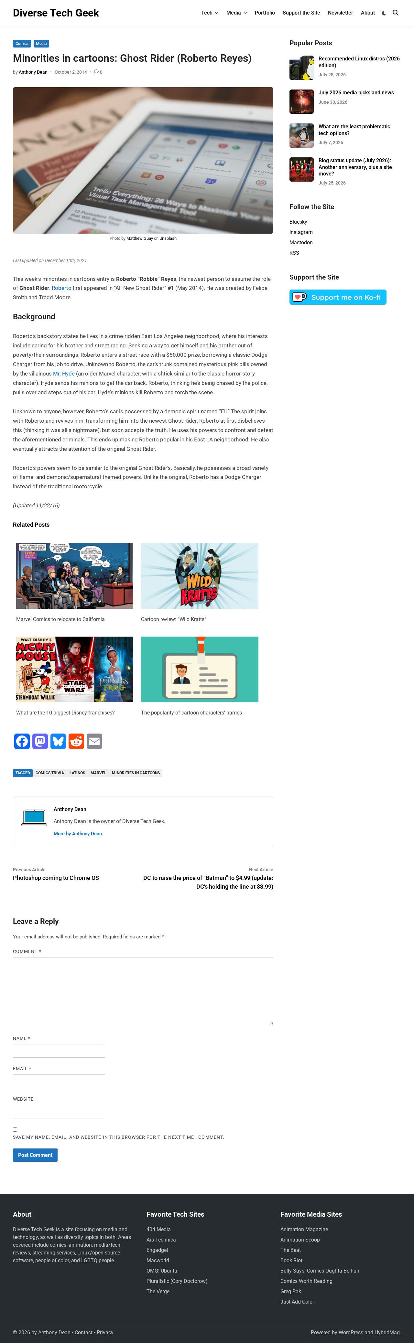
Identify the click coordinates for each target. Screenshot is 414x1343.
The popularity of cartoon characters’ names (191, 713)
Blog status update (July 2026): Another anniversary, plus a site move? (355, 167)
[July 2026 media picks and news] (301, 93)
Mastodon (301, 242)
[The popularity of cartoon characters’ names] (199, 700)
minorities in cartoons (136, 773)
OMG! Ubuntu (162, 1271)
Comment (27, 951)
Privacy (105, 1332)
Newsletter (340, 13)
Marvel (98, 773)
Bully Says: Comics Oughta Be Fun (319, 1271)
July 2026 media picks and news (356, 93)
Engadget (157, 1250)
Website (23, 1099)
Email (22, 1068)
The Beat (290, 1250)
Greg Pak (290, 1291)
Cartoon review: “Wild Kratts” (173, 619)
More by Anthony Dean (78, 834)
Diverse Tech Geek (56, 13)
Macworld (158, 1260)
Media (233, 13)
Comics (22, 43)
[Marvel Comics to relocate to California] (74, 607)
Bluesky (298, 222)
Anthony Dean (33, 72)
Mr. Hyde (64, 373)
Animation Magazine (304, 1229)
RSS (294, 253)
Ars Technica (161, 1240)
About (368, 13)
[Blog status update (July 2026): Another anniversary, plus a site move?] (301, 161)
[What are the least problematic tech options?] (301, 127)
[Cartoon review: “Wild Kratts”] (199, 607)
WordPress (351, 1332)
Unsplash (168, 238)
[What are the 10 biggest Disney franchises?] (74, 700)
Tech (206, 13)
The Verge (158, 1291)
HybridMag (387, 1332)
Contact (84, 1332)
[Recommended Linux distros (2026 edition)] (301, 59)
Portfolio (265, 13)
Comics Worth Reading (306, 1281)
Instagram (301, 232)
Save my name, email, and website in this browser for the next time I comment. (118, 1137)
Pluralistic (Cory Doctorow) (177, 1281)
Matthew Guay (139, 238)
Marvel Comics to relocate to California (60, 619)
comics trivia (50, 773)
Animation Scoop (300, 1240)
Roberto (61, 288)
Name (21, 1038)
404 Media (159, 1229)
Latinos (77, 773)
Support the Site (301, 13)
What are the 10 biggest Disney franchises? (65, 713)
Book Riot (291, 1260)
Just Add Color (297, 1302)
